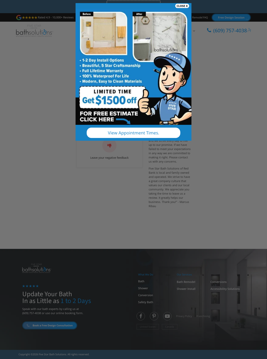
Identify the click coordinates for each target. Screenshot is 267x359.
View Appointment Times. (133, 133)
